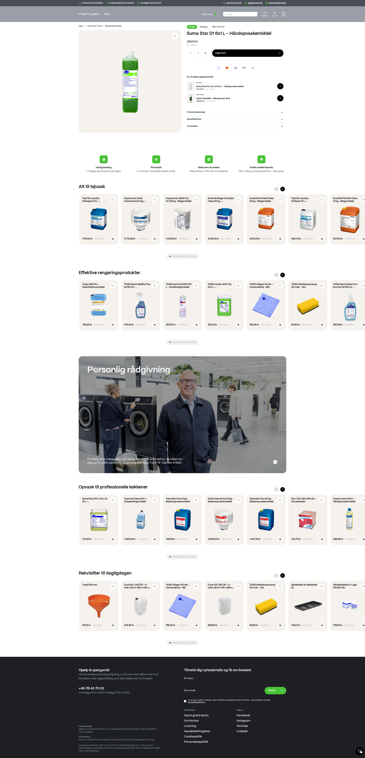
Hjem (81, 26)
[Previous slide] (276, 189)
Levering (190, 726)
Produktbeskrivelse (196, 112)
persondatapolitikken (196, 702)
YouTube (242, 726)
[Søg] (226, 14)
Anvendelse (192, 126)
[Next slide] (282, 189)
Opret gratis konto (196, 715)
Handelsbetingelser (197, 731)
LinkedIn (242, 731)
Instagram (243, 720)
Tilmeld (271, 690)
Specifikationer (194, 119)
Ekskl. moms (207, 14)
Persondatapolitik (196, 742)
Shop (107, 14)
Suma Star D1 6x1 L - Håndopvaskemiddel (104, 26)
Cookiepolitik (193, 736)
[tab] (170, 256)
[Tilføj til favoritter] (174, 36)
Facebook (243, 715)
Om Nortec (191, 720)
